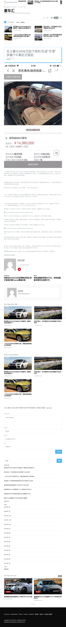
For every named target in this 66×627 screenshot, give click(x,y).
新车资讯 (6, 569)
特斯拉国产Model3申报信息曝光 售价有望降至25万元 (17, 493)
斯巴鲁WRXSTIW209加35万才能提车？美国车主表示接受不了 (22, 27)
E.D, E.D (8, 59)
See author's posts (24, 264)
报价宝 (41, 614)
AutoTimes (6, 614)
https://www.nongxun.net (23, 293)
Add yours (49, 408)
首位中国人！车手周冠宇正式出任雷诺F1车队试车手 (52, 27)
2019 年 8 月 (7, 533)
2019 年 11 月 (7, 520)
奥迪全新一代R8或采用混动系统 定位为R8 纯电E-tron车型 (52, 35)
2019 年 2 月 (7, 559)
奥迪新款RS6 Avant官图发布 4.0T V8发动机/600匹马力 (18, 489)
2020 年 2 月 (7, 507)
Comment (7, 414)
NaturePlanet (14, 614)
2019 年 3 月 (7, 554)
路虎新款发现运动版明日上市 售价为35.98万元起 (16, 485)
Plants (20, 614)
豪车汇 (9, 11)
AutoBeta (31, 614)
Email (5, 435)
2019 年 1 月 (7, 563)
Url (5, 443)
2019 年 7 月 (7, 537)
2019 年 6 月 (7, 541)
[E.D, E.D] (12, 292)
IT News (25, 614)
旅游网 (50, 614)
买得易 (46, 614)
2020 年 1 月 (7, 511)
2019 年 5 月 (7, 546)
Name (5, 427)
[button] (59, 576)
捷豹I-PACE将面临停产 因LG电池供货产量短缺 (15, 498)
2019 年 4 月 (7, 550)
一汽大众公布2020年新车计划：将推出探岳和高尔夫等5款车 (22, 35)
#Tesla (18, 22)
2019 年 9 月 (7, 528)
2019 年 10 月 (7, 524)
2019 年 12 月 (7, 515)
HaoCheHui (19, 622)
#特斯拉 (23, 22)
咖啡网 (36, 614)
